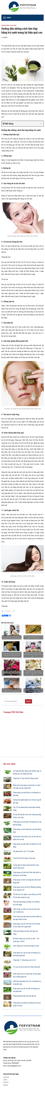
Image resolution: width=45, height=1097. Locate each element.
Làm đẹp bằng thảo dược (9, 25)
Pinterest (5, 1082)
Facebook (6, 1077)
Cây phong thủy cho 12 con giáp (23, 851)
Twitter (5, 1079)
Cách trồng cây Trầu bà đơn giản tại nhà (26, 946)
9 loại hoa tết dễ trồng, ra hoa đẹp (24, 858)
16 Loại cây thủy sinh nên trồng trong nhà (26, 967)
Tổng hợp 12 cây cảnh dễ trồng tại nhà (25, 778)
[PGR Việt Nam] (22, 7)
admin (5, 37)
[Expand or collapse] (41, 123)
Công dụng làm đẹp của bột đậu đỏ (24, 996)
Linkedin (5, 1085)
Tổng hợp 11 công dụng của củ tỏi (24, 960)
